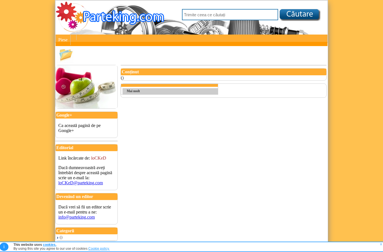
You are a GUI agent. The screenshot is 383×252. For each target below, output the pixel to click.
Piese (63, 39)
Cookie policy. (99, 249)
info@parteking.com (76, 217)
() (61, 237)
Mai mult (133, 91)
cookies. (49, 245)
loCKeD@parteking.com (80, 182)
